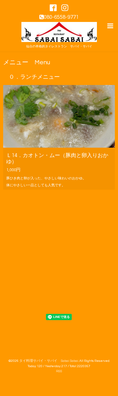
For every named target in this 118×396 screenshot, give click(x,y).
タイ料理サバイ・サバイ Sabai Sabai (48, 360)
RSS (59, 371)
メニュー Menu (26, 63)
